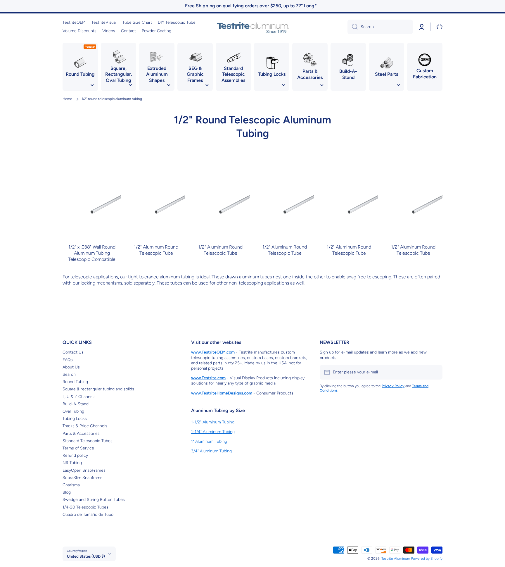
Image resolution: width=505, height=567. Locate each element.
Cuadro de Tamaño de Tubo (88, 514)
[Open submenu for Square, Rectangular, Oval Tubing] (130, 85)
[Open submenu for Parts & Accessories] (321, 85)
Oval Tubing (73, 411)
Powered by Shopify (426, 558)
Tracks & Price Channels (85, 425)
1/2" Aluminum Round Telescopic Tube (156, 250)
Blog (67, 492)
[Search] (352, 27)
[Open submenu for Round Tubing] (92, 85)
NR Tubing (72, 462)
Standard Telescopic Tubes (88, 440)
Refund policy (75, 455)
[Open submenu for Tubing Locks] (283, 85)
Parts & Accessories (81, 433)
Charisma (71, 484)
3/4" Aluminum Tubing (211, 451)
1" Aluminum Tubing (209, 441)
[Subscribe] (435, 372)
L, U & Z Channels (79, 396)
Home (67, 99)
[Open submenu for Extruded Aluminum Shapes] (168, 85)
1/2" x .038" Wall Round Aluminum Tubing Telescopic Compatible (91, 253)
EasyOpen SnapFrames (84, 470)
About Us (71, 367)
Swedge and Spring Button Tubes (94, 499)
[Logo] (252, 27)
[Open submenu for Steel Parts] (398, 85)
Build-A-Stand (76, 403)
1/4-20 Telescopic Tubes (85, 507)
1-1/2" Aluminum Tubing (212, 422)
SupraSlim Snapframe (83, 477)
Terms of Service (78, 448)
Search (69, 374)
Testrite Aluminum (395, 558)
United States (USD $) (86, 556)
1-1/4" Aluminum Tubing (213, 431)
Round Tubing (75, 381)
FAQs (68, 359)
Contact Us (73, 352)
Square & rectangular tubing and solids (98, 389)
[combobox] (380, 27)
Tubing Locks (75, 418)
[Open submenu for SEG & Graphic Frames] (206, 85)
